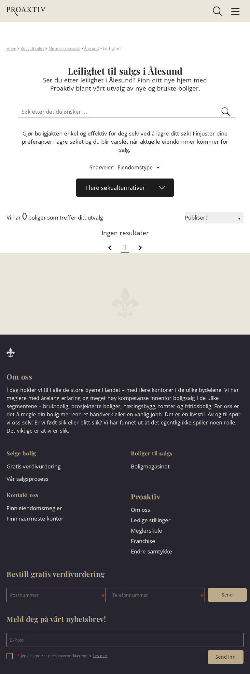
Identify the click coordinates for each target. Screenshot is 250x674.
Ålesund (91, 48)
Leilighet (112, 48)
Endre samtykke (151, 551)
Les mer (100, 655)
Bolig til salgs (32, 48)
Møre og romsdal (64, 48)
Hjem (11, 48)
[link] (134, 11)
